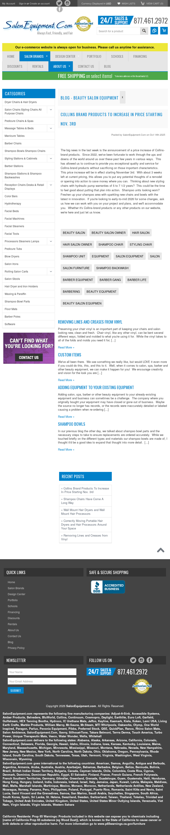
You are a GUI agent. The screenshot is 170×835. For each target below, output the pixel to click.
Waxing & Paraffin (15, 294)
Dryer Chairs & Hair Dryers (21, 102)
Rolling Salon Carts (16, 271)
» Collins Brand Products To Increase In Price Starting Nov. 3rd (85, 490)
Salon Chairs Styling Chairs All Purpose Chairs (23, 111)
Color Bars (11, 196)
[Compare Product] (154, 30)
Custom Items (69, 355)
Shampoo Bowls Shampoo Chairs (25, 151)
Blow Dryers (12, 256)
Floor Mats (11, 309)
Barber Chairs (13, 143)
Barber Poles (12, 316)
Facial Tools (12, 233)
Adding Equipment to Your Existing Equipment (96, 387)
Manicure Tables (15, 135)
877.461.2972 (150, 20)
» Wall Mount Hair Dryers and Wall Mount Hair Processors (83, 512)
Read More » (66, 347)
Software (10, 324)
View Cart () (154, 3)
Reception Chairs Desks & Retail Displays (24, 186)
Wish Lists (128, 3)
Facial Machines (14, 218)
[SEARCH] (144, 31)
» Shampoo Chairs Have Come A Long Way (82, 501)
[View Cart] (164, 30)
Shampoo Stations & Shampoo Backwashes (23, 175)
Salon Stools (12, 278)
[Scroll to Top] (162, 551)
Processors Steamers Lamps (22, 241)
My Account (8, 3)
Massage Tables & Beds (19, 128)
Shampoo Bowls (71, 424)
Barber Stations (14, 166)
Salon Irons (11, 264)
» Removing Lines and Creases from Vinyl (84, 537)
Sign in (22, 3)
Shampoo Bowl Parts (17, 301)
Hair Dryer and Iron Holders (21, 286)
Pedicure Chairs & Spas (19, 121)
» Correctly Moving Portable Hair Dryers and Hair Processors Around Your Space (83, 524)
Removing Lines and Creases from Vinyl (90, 322)
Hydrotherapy (13, 203)
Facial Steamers (14, 226)
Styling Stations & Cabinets (21, 158)
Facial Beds (12, 211)
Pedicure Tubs (13, 248)
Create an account (40, 3)
